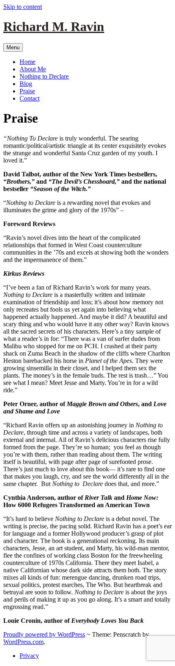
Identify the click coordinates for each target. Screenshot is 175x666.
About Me (33, 69)
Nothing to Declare (44, 76)
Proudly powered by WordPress (44, 634)
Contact (29, 98)
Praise (27, 91)
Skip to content (22, 6)
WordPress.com (23, 641)
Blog (26, 83)
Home (27, 61)
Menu (13, 47)
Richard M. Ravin (53, 26)
